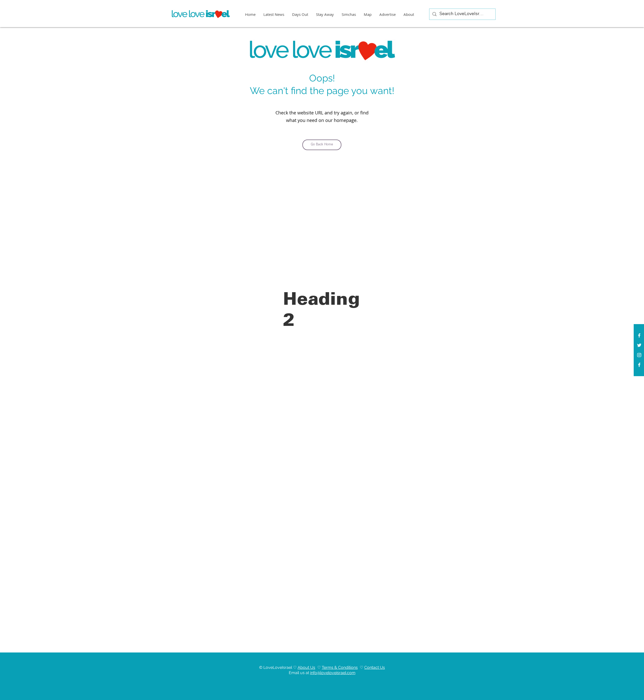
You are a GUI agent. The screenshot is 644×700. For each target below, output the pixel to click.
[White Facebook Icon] (639, 335)
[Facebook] (639, 365)
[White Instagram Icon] (639, 355)
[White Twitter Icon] (639, 345)
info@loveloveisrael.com (332, 672)
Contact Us (374, 667)
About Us (306, 667)
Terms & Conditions (340, 667)
